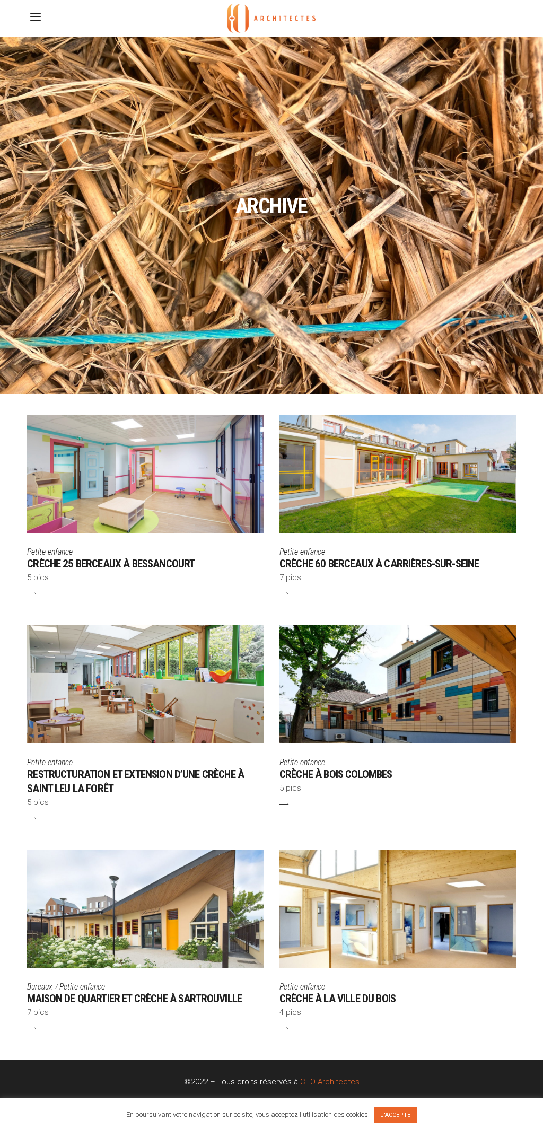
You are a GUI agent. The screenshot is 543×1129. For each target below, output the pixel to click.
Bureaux (39, 987)
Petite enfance (50, 552)
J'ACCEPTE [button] (395, 1115)
